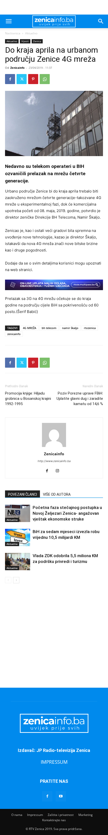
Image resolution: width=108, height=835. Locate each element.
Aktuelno (31, 33)
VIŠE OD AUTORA (57, 494)
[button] (9, 21)
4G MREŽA (29, 328)
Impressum (35, 815)
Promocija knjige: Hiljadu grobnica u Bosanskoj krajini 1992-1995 (28, 398)
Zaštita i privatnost (61, 815)
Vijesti (25, 41)
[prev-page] (8, 580)
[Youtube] (61, 796)
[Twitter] (22, 79)
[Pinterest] (33, 79)
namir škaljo (70, 328)
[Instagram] (59, 471)
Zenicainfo (17, 68)
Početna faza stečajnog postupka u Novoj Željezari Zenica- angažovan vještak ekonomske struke (67, 513)
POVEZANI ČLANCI (22, 494)
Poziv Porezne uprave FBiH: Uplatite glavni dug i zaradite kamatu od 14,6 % (80, 398)
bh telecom (49, 328)
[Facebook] (10, 79)
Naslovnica (12, 33)
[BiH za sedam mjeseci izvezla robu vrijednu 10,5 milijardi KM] (17, 537)
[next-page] (16, 580)
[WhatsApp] (45, 79)
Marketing (85, 815)
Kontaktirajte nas (54, 820)
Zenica (37, 41)
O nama (16, 815)
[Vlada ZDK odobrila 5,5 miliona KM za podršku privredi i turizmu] (17, 561)
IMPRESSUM (54, 762)
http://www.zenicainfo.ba (54, 461)
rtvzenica (90, 328)
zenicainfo (14, 334)
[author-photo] (54, 447)
